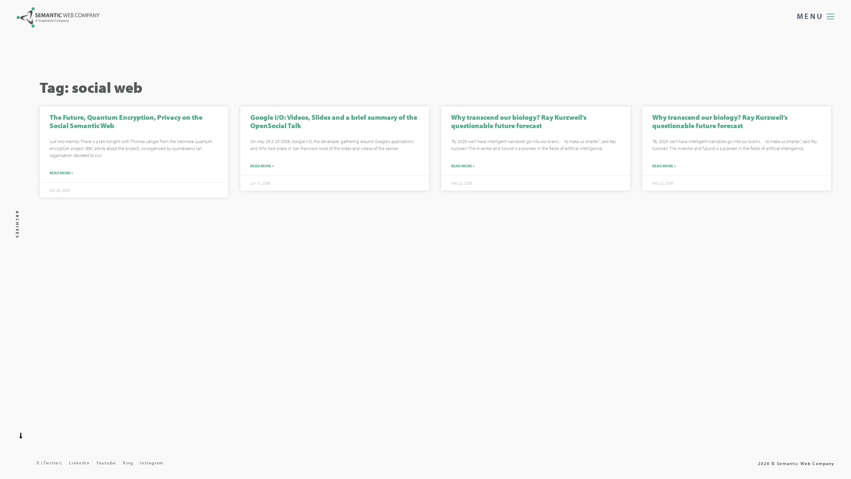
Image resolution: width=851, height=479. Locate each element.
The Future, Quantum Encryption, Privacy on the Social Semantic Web (126, 121)
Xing (128, 462)
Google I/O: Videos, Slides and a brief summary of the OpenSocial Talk (333, 121)
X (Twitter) (49, 462)
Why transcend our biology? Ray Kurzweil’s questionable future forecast (720, 121)
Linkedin (79, 462)
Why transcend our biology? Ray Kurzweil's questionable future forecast (518, 121)
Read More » (61, 173)
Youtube (106, 462)
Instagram (152, 462)
